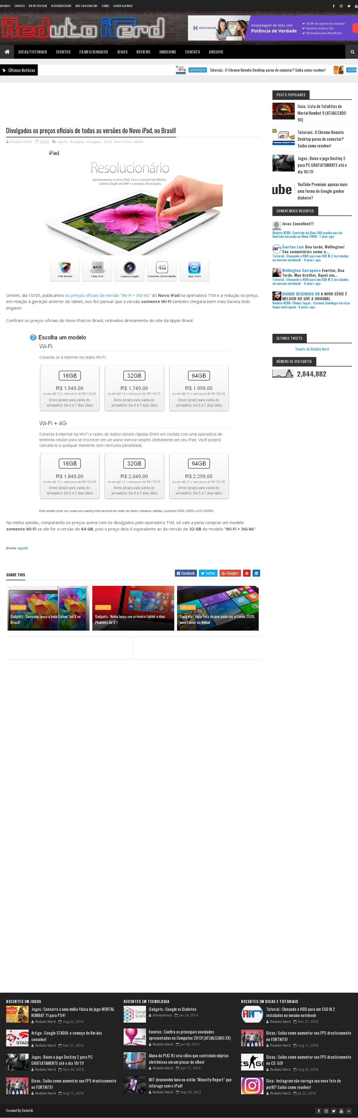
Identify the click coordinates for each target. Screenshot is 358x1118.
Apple (62, 141)
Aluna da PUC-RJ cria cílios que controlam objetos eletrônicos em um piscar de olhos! (189, 1058)
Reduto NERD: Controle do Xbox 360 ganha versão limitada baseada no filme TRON (307, 235)
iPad (108, 141)
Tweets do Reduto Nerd (312, 349)
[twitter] (349, 6)
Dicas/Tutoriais (32, 52)
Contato (20, 6)
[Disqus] (133, 772)
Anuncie (5, 6)
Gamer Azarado (122, 6)
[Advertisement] (133, 101)
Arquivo (216, 52)
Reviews (143, 52)
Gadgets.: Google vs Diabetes (172, 1009)
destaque (176, 70)
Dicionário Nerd (61, 6)
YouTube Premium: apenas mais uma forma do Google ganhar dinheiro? (322, 191)
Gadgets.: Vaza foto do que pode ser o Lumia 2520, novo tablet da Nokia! (217, 619)
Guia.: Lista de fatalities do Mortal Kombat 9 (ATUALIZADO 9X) (322, 113)
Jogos (122, 52)
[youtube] (341, 1111)
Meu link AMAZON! (87, 6)
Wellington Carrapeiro (301, 270)
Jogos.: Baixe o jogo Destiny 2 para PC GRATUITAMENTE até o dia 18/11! (322, 165)
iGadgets (94, 141)
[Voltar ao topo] (349, 1111)
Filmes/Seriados (93, 52)
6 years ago (312, 260)
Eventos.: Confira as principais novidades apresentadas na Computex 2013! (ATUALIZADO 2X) (189, 1034)
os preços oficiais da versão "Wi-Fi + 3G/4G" (108, 295)
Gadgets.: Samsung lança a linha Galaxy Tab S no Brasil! (45, 619)
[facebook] (334, 6)
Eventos (63, 52)
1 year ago (326, 236)
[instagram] (341, 6)
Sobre (105, 6)
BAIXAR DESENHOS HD (301, 294)
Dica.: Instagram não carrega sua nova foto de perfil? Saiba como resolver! (303, 1083)
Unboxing (167, 52)
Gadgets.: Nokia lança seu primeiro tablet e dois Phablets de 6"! (130, 619)
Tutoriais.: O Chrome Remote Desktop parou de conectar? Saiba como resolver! (246, 70)
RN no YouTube (38, 6)
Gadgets (77, 141)
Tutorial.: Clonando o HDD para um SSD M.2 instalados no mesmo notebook (300, 1012)
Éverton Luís (293, 247)
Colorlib (27, 1110)
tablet (138, 141)
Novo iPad (122, 141)
